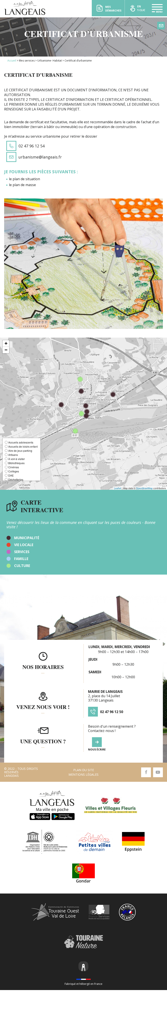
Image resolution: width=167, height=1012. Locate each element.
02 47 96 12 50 (111, 711)
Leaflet (117, 488)
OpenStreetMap (144, 488)
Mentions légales (83, 774)
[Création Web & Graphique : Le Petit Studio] (83, 966)
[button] (6, 343)
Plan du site (83, 770)
